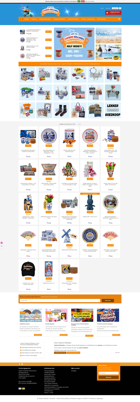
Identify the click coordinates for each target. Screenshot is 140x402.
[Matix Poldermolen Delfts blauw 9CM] (69, 235)
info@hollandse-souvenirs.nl (27, 376)
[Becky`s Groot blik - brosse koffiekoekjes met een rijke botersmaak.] (90, 235)
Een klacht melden (49, 381)
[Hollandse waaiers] (31, 314)
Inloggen (102, 8)
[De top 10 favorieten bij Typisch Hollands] (82, 314)
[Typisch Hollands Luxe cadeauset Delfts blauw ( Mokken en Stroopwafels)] (22, 31)
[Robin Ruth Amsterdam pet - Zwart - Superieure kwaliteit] (28, 269)
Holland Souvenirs (45, 19)
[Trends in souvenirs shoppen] (108, 314)
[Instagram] (22, 364)
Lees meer (37, 334)
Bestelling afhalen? (49, 378)
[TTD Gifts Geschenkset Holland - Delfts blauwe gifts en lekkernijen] (48, 235)
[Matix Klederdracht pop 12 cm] (48, 269)
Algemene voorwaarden (51, 385)
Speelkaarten (44, 110)
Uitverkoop (112, 110)
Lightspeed (99, 398)
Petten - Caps (96, 110)
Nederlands (115, 8)
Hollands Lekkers (73, 19)
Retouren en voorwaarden (52, 389)
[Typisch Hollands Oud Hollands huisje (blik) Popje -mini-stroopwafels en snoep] (69, 169)
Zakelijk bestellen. (49, 372)
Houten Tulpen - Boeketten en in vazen (113, 94)
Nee (83, 1)
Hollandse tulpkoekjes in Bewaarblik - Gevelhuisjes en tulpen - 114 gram (33, 55)
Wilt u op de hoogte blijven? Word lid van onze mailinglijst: (105, 368)
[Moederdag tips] (57, 314)
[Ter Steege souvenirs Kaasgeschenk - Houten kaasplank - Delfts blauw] (28, 202)
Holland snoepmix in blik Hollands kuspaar (32, 46)
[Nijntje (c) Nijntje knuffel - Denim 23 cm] (90, 202)
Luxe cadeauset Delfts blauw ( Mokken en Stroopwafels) (33, 30)
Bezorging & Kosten (50, 380)
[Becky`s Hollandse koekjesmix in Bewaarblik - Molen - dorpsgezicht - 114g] (22, 39)
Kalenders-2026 (78, 92)
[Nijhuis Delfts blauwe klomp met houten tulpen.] (48, 202)
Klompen (78, 74)
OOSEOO (85, 398)
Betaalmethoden (49, 376)
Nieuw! (27, 19)
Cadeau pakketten (59, 19)
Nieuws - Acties (48, 392)
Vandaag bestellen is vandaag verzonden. (56, 387)
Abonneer (108, 300)
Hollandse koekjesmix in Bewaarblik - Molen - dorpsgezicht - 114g (32, 39)
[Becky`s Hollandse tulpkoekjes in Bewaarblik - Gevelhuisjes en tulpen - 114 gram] (22, 55)
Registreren (108, 8)
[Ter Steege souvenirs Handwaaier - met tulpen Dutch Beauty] (28, 235)
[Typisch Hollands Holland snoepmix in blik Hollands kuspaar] (22, 47)
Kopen (48, 31)
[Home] (21, 19)
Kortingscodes (48, 390)
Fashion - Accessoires (88, 19)
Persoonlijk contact (59, 352)
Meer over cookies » (90, 1)
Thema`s (34, 19)
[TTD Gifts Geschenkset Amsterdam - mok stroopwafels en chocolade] (28, 169)
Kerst (27, 92)
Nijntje (27, 110)
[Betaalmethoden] (22, 388)
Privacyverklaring (49, 371)
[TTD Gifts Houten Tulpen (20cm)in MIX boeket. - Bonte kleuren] (110, 169)
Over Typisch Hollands (73, 352)
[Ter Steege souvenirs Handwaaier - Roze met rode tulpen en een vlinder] (110, 235)
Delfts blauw (101, 19)
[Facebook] (19, 364)
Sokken (61, 110)
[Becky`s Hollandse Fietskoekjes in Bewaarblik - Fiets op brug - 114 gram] (110, 202)
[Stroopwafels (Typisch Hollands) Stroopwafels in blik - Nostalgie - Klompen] (69, 269)
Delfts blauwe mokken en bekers (61, 76)
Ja (78, 1)
